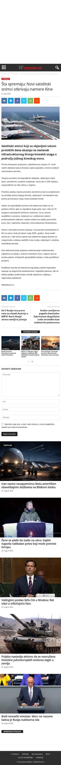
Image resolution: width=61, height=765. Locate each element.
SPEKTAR (25, 754)
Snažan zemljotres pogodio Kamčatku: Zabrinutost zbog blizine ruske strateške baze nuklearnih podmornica (47, 316)
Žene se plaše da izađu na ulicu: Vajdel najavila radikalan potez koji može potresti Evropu (28, 543)
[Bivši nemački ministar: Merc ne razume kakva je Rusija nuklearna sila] (30, 694)
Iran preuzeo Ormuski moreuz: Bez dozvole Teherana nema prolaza (50, 353)
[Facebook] (17, 101)
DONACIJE (39, 757)
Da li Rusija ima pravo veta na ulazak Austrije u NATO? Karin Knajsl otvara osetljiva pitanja (14, 315)
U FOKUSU (15, 74)
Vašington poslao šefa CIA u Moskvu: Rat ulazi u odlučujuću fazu (27, 601)
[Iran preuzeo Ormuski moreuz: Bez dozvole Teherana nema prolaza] (50, 343)
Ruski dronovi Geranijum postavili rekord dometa (8, 353)
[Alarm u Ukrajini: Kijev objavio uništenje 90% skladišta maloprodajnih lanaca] (30, 343)
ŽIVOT (48, 754)
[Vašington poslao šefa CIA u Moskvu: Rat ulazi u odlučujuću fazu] (30, 577)
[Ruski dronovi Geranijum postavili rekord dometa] (10, 343)
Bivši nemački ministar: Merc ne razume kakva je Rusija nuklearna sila (27, 718)
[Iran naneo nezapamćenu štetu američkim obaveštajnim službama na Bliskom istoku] (30, 461)
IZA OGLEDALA (37, 754)
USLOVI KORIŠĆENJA (25, 757)
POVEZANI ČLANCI (30, 332)
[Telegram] (11, 101)
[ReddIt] (37, 101)
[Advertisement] (30, 32)
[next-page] (32, 361)
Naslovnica (5, 74)
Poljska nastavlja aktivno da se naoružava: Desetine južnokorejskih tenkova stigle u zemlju (28, 660)
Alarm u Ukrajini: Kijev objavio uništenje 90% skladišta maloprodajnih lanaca (30, 354)
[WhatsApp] (30, 101)
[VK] (4, 101)
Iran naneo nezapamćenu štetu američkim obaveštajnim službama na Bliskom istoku (28, 485)
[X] (24, 101)
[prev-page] (28, 361)
